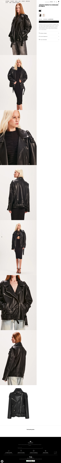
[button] (58, 4)
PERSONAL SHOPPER (15, 2)
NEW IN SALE (28, 1)
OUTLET (7, 2)
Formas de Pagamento (43, 36)
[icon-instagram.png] (56, 452)
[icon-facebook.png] (54, 452)
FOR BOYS (23, 1)
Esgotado (49, 21)
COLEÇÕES (12, 1)
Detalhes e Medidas (43, 33)
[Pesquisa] (49, 1)
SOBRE (10, 2)
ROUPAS (16, 1)
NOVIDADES (7, 1)
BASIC (19, 1)
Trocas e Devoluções (43, 39)
